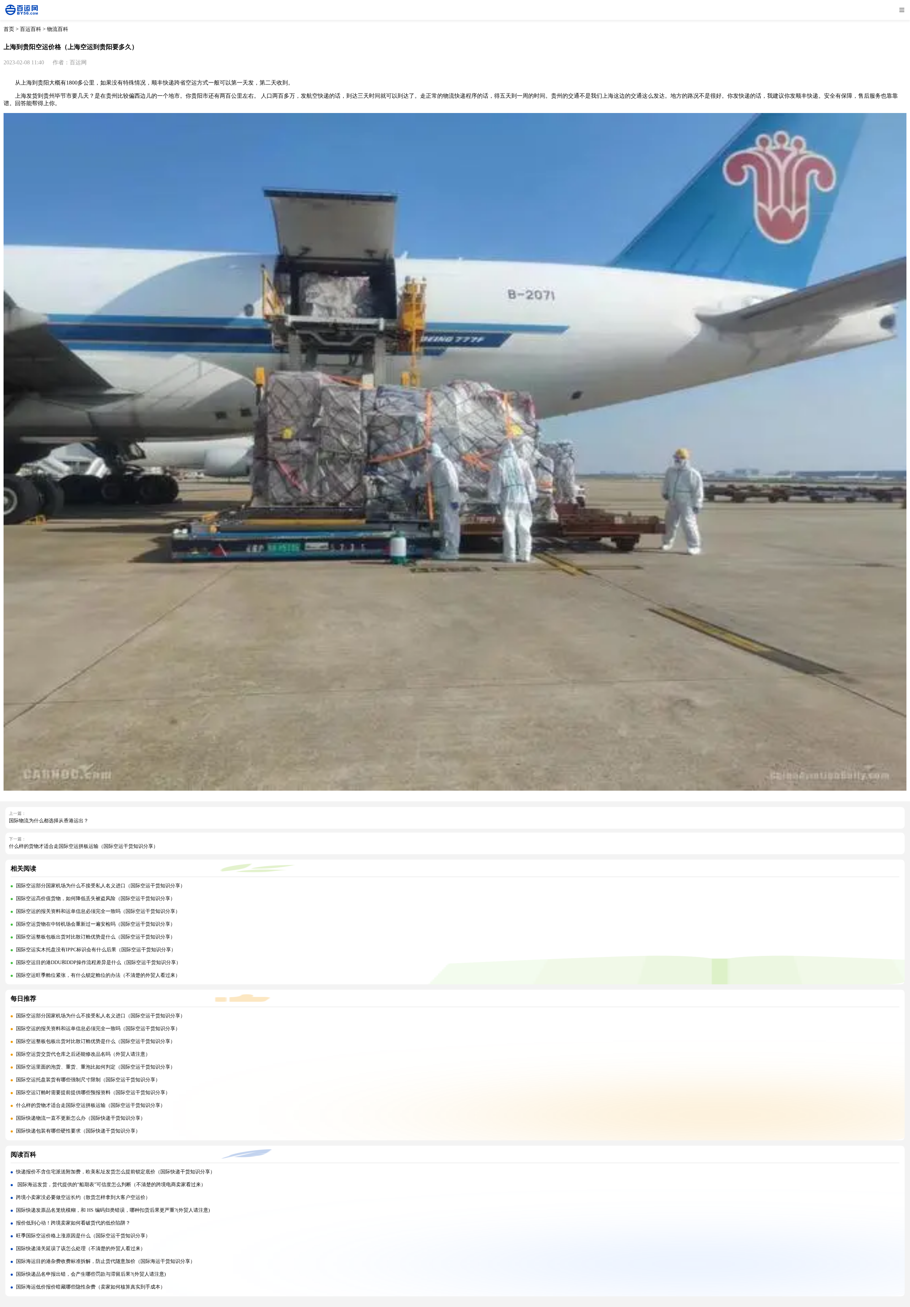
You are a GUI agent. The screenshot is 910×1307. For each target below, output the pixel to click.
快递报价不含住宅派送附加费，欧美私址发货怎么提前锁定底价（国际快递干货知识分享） (115, 1171)
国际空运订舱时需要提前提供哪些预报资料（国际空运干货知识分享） (93, 1092)
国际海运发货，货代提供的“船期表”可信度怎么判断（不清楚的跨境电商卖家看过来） (111, 1184)
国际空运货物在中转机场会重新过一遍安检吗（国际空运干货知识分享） (95, 924)
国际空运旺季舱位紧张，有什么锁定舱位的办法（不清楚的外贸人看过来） (98, 975)
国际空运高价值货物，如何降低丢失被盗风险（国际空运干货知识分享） (95, 898)
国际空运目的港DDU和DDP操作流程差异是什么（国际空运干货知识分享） (98, 962)
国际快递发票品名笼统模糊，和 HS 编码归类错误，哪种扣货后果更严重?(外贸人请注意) (113, 1210)
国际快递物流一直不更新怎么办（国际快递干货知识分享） (80, 1118)
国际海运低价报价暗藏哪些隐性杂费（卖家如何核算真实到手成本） (90, 1287)
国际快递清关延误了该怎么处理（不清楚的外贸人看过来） (80, 1248)
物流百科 (57, 29)
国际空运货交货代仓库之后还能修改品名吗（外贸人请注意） (83, 1054)
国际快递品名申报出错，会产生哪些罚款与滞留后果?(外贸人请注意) (91, 1274)
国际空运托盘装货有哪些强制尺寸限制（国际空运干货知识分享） (88, 1079)
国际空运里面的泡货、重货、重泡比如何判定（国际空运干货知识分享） (95, 1067)
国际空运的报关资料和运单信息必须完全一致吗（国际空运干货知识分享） (98, 911)
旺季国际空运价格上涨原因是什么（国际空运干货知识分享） (83, 1235)
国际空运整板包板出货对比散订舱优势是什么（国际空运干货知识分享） (95, 937)
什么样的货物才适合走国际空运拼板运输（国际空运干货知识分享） (83, 846)
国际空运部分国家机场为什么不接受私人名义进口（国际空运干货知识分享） (100, 885)
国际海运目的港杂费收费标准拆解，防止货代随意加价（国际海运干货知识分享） (105, 1261)
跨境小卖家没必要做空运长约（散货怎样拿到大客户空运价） (83, 1197)
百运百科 (30, 29)
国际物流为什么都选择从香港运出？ (49, 820)
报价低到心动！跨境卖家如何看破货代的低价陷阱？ (73, 1223)
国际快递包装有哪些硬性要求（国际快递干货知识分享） (78, 1131)
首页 (9, 29)
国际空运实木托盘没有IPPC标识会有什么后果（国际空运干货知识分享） (96, 949)
